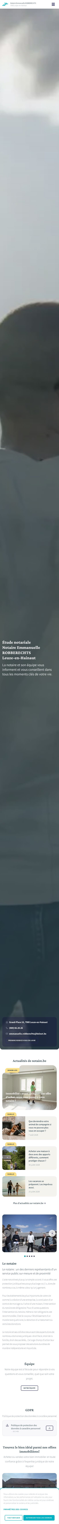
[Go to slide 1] (25, 1256)
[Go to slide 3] (29, 1256)
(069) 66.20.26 (16, 1028)
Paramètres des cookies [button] (16, 1509)
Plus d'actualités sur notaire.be (28, 1203)
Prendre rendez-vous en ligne (22, 1040)
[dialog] (29, 1506)
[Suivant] (52, 1233)
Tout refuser (13, 1518)
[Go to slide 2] (27, 1256)
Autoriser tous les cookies (39, 1518)
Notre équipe (29, 1388)
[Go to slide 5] (34, 1256)
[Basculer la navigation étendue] (53, 4)
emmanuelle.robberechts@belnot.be (27, 1033)
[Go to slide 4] (31, 1256)
